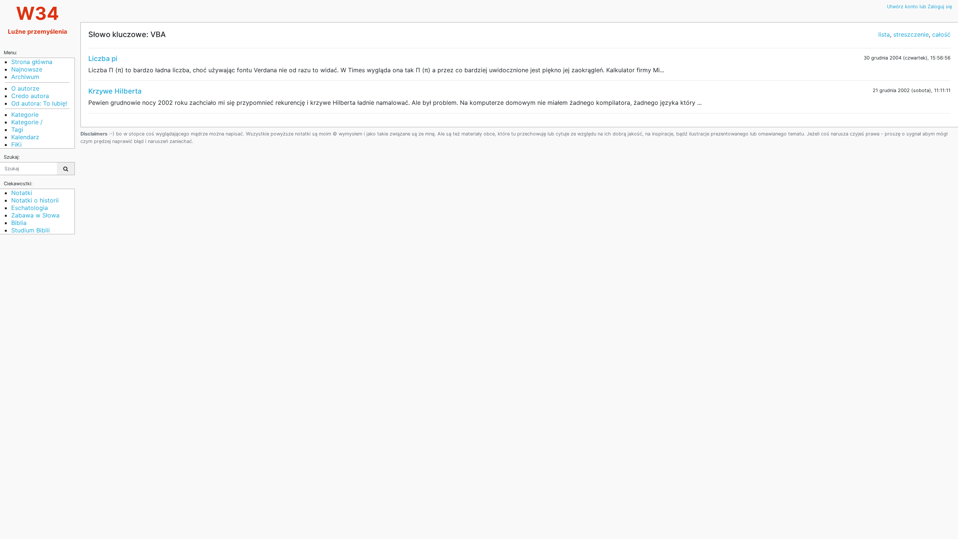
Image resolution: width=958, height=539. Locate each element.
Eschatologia (29, 207)
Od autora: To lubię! (39, 103)
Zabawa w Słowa (35, 215)
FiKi (16, 144)
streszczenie (911, 34)
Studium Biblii (30, 230)
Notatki (21, 193)
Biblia (19, 222)
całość (941, 34)
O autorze (25, 88)
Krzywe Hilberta (114, 91)
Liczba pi (103, 58)
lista (884, 34)
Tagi (17, 129)
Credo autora (30, 96)
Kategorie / (27, 122)
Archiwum (25, 76)
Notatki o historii (35, 200)
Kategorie (25, 114)
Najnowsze (26, 69)
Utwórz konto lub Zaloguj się (919, 6)
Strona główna (31, 62)
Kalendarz (25, 137)
